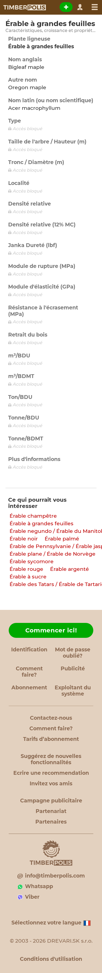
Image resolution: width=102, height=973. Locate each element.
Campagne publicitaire (51, 801)
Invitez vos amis (51, 783)
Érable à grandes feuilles (41, 523)
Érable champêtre (33, 516)
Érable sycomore (32, 561)
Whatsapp (39, 886)
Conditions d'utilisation (51, 959)
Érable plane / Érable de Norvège (52, 554)
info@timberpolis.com (55, 876)
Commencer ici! (51, 630)
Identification (29, 649)
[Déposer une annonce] (66, 7)
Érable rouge (26, 569)
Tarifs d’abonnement (51, 739)
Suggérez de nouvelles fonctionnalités (51, 759)
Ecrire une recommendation (51, 773)
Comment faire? (29, 671)
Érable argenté (69, 569)
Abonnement (29, 687)
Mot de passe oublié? (72, 652)
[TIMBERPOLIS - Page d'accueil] (24, 7)
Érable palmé (62, 539)
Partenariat (51, 811)
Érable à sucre (28, 577)
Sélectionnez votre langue (46, 923)
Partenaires (51, 822)
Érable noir (24, 539)
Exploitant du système (73, 690)
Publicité (73, 668)
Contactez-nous (51, 718)
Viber (32, 897)
